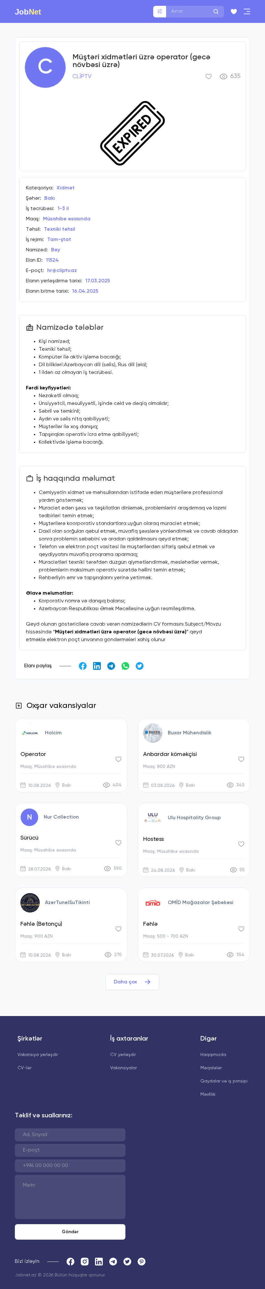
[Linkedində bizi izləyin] (99, 1261)
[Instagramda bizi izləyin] (85, 1261)
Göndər (70, 1232)
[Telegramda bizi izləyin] (113, 1261)
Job (28, 11)
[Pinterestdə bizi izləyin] (141, 1261)
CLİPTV (81, 76)
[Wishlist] (233, 11)
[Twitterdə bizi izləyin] (127, 1261)
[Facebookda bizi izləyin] (70, 1261)
